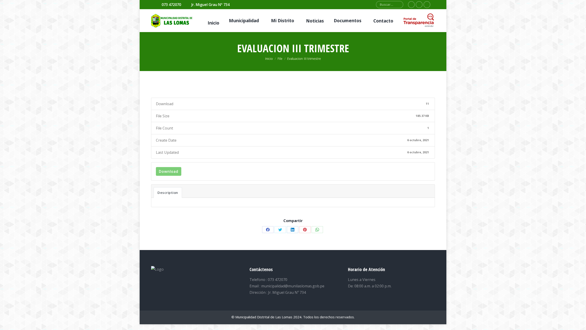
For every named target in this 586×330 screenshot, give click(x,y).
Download (168, 171)
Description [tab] (167, 192)
